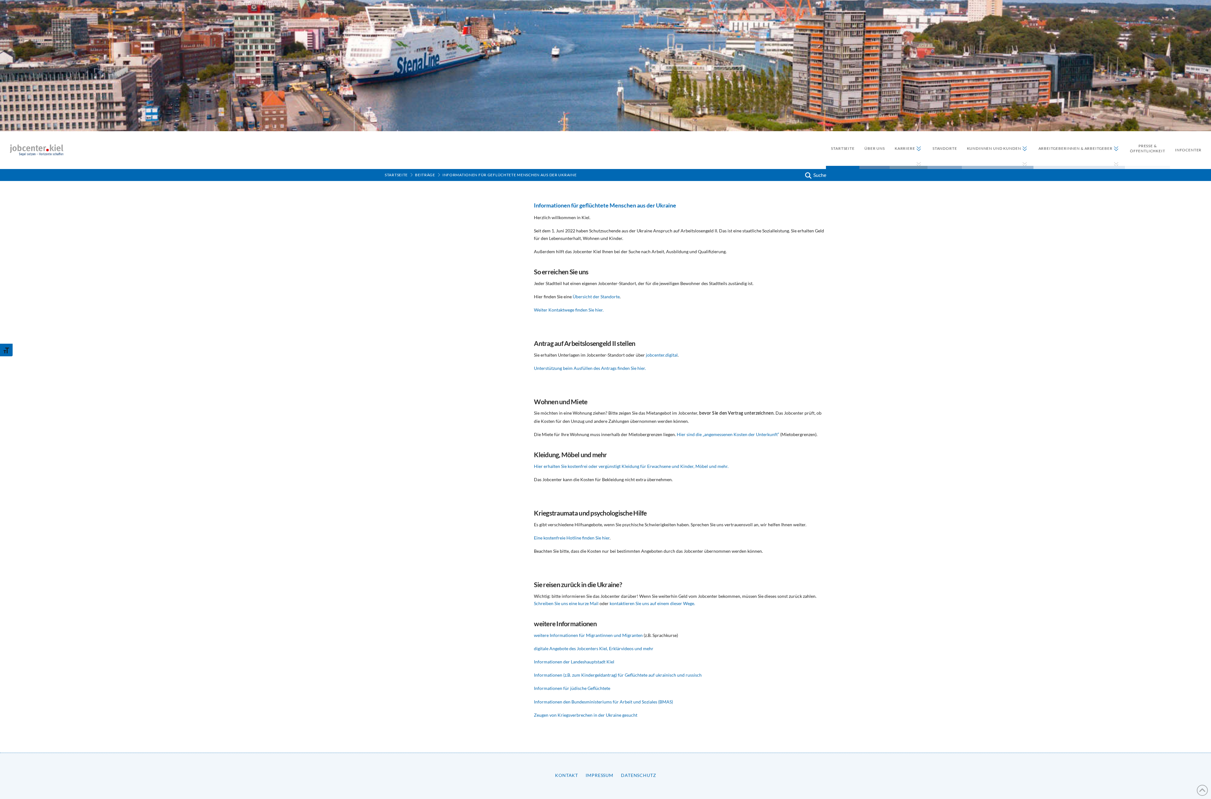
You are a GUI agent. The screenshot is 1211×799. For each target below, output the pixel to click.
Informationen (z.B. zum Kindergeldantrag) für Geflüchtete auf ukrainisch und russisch (618, 675)
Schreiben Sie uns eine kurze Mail (566, 603)
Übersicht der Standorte (596, 296)
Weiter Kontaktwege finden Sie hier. (569, 309)
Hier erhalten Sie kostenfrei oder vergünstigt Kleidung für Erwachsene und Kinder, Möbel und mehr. (631, 466)
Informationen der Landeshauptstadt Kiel (574, 661)
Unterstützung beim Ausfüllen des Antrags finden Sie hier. (590, 368)
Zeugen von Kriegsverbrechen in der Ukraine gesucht (585, 715)
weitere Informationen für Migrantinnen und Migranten (588, 635)
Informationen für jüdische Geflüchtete (572, 688)
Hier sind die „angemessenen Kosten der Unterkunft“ (728, 434)
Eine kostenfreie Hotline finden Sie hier (572, 537)
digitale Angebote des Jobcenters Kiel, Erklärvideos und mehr (593, 648)
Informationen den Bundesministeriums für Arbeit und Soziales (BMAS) (603, 701)
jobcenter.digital (662, 355)
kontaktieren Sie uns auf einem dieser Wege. (652, 603)
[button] (815, 175)
